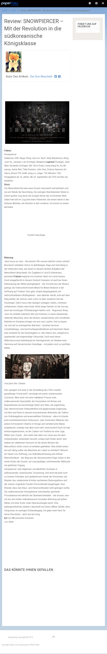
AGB (37, 645)
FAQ (32, 645)
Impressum (24, 645)
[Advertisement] (37, 598)
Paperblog (12, 637)
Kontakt (5, 645)
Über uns (14, 645)
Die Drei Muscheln (41, 76)
